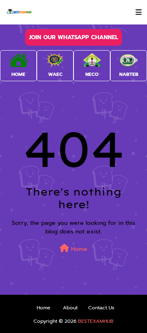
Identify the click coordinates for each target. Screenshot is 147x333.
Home (78, 249)
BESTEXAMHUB (96, 321)
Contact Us (101, 307)
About (70, 307)
